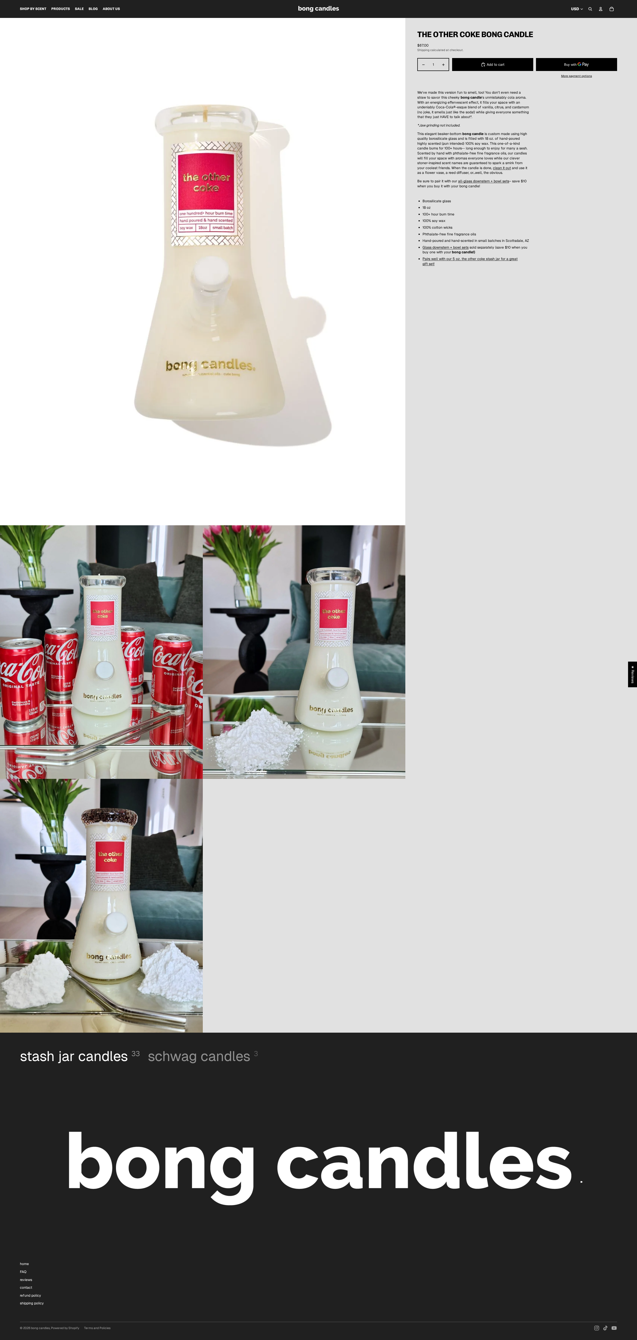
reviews (26, 1279)
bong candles (40, 1328)
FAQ (23, 1272)
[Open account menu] (600, 8)
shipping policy (32, 1303)
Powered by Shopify (65, 1328)
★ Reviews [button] (633, 674)
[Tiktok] (605, 1328)
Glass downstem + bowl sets (446, 247)
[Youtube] (614, 1328)
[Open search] (590, 8)
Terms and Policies (97, 1328)
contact (26, 1287)
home (24, 1264)
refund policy (30, 1295)
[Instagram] (597, 1328)
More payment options (576, 76)
